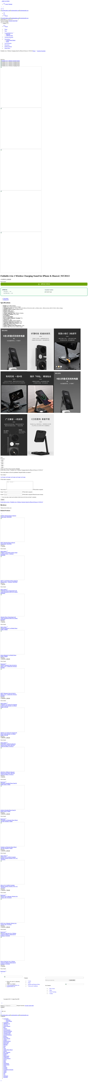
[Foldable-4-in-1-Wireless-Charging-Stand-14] (21, 231)
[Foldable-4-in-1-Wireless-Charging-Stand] (10, 60)
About (29, 981)
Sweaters (5, 1067)
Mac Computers (6, 1052)
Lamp (4, 1048)
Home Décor (7, 48)
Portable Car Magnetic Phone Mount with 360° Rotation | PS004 (8, 847)
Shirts (4, 1061)
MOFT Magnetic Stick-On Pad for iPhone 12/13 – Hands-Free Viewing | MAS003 (9, 694)
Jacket (13, 20)
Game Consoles (6, 1038)
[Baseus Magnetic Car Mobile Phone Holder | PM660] (9, 641)
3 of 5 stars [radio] (13, 477)
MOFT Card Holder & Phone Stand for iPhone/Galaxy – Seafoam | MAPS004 (9, 581)
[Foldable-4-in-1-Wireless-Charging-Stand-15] (21, 272)
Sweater (10, 20)
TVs (4, 1074)
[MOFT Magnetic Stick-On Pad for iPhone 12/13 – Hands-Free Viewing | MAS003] (9, 679)
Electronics (7, 44)
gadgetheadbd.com (11, 986)
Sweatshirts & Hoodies (8, 1069)
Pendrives (8, 1020)
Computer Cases (6, 1033)
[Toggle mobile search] (3, 9)
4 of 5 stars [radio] (18, 477)
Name (2, 492)
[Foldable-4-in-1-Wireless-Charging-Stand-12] (21, 148)
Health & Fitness (8, 46)
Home (6, 29)
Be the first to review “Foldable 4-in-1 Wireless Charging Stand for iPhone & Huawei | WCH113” (22, 502)
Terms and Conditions (33, 986)
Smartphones (6, 1063)
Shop (6, 30)
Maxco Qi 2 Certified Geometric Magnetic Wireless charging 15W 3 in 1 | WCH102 (9, 886)
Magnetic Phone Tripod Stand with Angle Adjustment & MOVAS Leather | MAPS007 (9, 618)
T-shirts (5, 1071)
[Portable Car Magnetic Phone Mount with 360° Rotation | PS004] (9, 833)
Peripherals (5, 1053)
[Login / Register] (4, 13)
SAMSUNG (6, 1057)
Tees (4, 1073)
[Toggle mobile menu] (1, 9)
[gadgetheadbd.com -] (14, 10)
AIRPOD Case (9, 35)
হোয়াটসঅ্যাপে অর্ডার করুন (45, 284)
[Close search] (2, 1010)
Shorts (4, 1062)
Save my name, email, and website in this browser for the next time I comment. (19, 497)
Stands (7, 41)
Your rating (3, 474)
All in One (5, 1025)
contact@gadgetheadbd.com (13, 985)
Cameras (5, 1028)
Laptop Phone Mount (10, 40)
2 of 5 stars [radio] (8, 477)
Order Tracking (53, 991)
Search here (3, 19)
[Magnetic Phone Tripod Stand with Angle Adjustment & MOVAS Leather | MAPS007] (9, 603)
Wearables (5, 1077)
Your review (4, 489)
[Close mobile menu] (1, 1013)
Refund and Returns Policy (34, 984)
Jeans (4, 1046)
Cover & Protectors (9, 32)
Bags (4, 1027)
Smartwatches (6, 1064)
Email (2, 494)
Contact (51, 993)
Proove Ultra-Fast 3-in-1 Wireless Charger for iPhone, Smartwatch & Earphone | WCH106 (8, 963)
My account (52, 988)
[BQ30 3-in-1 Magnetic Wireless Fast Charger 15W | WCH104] (9, 909)
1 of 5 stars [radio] (3, 477)
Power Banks (9, 1021)
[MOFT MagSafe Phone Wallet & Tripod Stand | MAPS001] (9, 528)
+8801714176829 (5, 1)
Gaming (5, 1039)
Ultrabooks (5, 1075)
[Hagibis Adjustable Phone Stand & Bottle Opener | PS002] (9, 796)
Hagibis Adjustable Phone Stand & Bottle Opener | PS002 (8, 811)
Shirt (16, 20)
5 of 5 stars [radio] (23, 477)
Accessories (7, 39)
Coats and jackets (7, 1032)
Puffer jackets (6, 1056)
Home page (5, 1043)
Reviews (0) (6, 299)
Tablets (4, 1072)
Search (4, 23)
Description (5, 298)
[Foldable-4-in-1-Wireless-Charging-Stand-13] (21, 189)
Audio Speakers (6, 1026)
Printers (5, 1054)
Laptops (5, 1051)
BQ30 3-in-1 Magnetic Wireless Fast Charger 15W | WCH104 (8, 924)
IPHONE (8, 34)
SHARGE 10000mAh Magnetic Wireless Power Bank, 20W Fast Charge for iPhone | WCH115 (8, 773)
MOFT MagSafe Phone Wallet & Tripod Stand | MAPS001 (8, 543)
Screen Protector (6, 1058)
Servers (5, 1059)
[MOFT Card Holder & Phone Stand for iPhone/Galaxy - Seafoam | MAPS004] (9, 566)
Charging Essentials (9, 37)
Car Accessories (8, 43)
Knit (4, 1047)
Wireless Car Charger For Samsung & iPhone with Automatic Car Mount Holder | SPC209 (9, 734)
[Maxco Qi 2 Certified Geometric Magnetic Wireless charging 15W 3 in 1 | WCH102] (9, 870)
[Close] (1, 1011)
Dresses (5, 1036)
